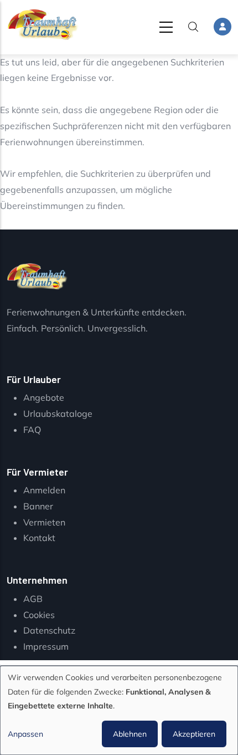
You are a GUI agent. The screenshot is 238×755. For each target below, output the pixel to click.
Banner (38, 506)
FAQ (32, 429)
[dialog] (119, 710)
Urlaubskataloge (57, 413)
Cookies (39, 614)
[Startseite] (43, 24)
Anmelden (44, 490)
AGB (33, 598)
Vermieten (44, 522)
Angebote (43, 397)
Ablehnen (130, 734)
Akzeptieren (194, 734)
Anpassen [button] (25, 734)
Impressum (46, 646)
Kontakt (39, 537)
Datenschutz (49, 630)
